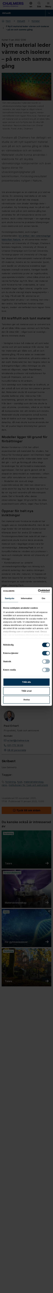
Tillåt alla (26, 682)
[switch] (46, 653)
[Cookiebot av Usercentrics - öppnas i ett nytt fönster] (38, 591)
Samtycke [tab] (9, 598)
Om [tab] (43, 598)
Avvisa (26, 699)
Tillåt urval (26, 691)
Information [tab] (26, 598)
